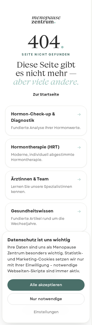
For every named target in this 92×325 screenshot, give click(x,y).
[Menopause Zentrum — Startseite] (46, 20)
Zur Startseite (46, 94)
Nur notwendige (46, 299)
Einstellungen (46, 312)
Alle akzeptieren (46, 285)
